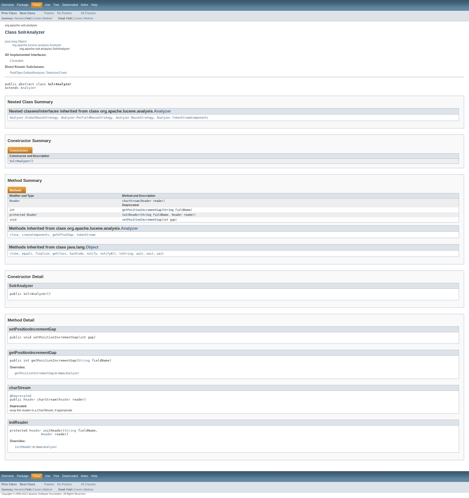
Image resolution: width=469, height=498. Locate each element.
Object (92, 247)
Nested (18, 18)
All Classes (88, 13)
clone (14, 253)
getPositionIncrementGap (141, 210)
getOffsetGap (63, 235)
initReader (130, 215)
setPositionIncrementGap (141, 219)
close (14, 235)
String (168, 210)
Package (23, 5)
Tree (56, 5)
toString (126, 253)
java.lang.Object (15, 41)
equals (27, 253)
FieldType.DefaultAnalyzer (27, 72)
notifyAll (108, 253)
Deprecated (70, 5)
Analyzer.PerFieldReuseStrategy (86, 117)
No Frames (64, 13)
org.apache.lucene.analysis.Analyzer (36, 45)
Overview (7, 5)
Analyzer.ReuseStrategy (134, 117)
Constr (37, 18)
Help (94, 5)
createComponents (35, 235)
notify (92, 253)
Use (47, 5)
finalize (42, 253)
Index (84, 5)
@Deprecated (20, 396)
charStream (130, 201)
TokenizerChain (56, 72)
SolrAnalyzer (20, 161)
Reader (15, 201)
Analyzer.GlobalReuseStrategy (34, 117)
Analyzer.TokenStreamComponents (182, 117)
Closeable (16, 60)
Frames (49, 13)
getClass (59, 253)
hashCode (76, 253)
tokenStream (85, 235)
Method (47, 18)
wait (139, 253)
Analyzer (28, 88)
